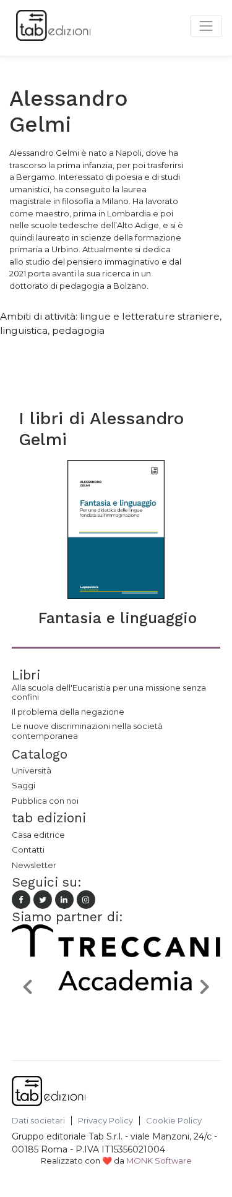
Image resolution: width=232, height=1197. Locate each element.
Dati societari (38, 1120)
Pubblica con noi (45, 801)
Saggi (23, 785)
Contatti (28, 849)
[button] (27, 986)
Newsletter (34, 865)
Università (31, 770)
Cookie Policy (174, 1120)
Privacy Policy (105, 1120)
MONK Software (159, 1160)
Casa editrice (38, 835)
